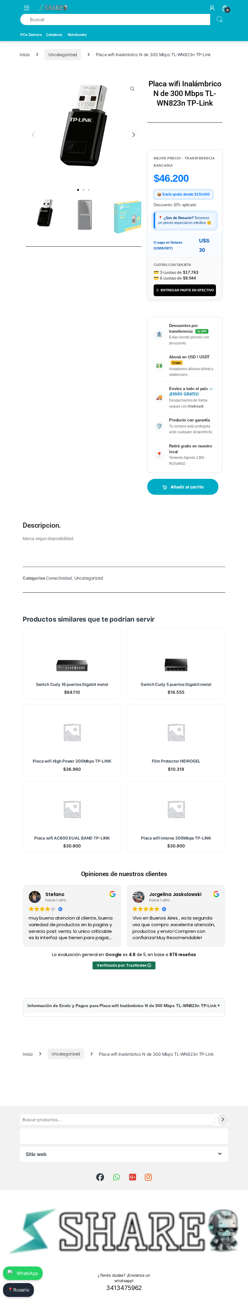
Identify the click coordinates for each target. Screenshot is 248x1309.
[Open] (27, 8)
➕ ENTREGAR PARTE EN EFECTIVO (184, 290)
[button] (78, 190)
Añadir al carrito (187, 486)
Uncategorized (62, 54)
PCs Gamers (31, 34)
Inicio (25, 54)
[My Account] (212, 7)
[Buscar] (223, 1119)
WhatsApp (27, 1273)
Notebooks (77, 34)
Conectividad (59, 578)
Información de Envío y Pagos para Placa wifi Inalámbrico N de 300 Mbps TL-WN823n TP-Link (122, 1005)
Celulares (54, 34)
